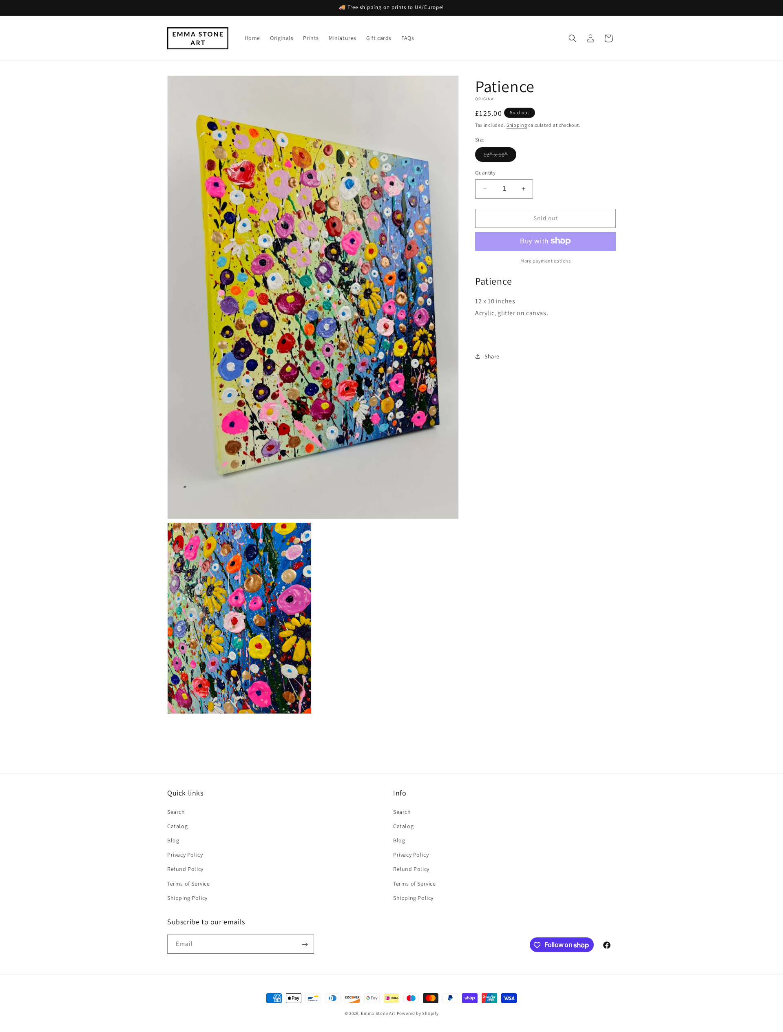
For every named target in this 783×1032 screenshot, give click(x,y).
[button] (573, 38)
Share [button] (492, 356)
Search (176, 811)
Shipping (517, 125)
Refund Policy (185, 869)
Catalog (177, 825)
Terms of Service (188, 883)
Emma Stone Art (378, 1013)
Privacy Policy (185, 854)
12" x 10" (500, 156)
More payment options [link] (545, 260)
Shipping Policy (187, 897)
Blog (173, 840)
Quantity (485, 172)
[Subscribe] (305, 944)
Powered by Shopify (418, 1013)
